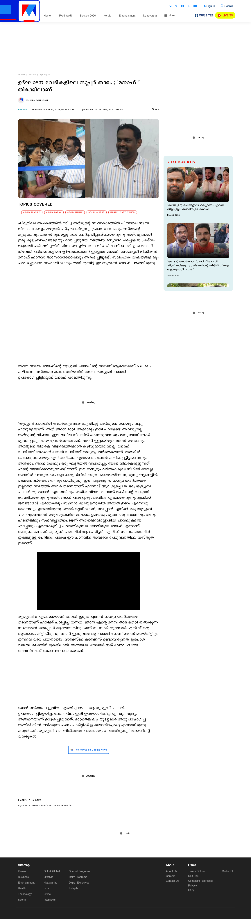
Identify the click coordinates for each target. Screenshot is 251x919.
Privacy (192, 886)
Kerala (107, 16)
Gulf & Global (52, 871)
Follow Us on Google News (91, 749)
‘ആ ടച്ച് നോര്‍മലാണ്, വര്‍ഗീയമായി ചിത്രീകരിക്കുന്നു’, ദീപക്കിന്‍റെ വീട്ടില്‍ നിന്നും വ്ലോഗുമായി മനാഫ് (198, 266)
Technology (25, 894)
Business (23, 877)
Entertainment (127, 16)
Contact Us (172, 881)
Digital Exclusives (79, 883)
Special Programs (79, 871)
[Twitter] (176, 6)
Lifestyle (48, 877)
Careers (170, 876)
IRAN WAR (65, 16)
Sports (22, 900)
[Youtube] (195, 6)
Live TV (228, 15)
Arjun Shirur (97, 212)
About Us (171, 871)
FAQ (191, 890)
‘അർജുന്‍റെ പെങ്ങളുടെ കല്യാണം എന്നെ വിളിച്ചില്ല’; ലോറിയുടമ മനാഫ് (195, 207)
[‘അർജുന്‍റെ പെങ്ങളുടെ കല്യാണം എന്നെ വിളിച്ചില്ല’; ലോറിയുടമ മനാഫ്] (198, 184)
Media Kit (227, 871)
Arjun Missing (31, 212)
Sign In (211, 6)
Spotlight (45, 74)
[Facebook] (189, 6)
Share (155, 109)
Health (22, 888)
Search (229, 6)
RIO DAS (193, 876)
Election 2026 (88, 16)
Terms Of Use (196, 871)
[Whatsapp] (170, 6)
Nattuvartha (150, 16)
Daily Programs (78, 877)
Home (47, 16)
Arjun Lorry (54, 212)
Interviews (49, 900)
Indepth (73, 888)
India (46, 888)
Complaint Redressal (200, 881)
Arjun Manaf (75, 212)
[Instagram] (182, 6)
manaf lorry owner (122, 212)
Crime (47, 894)
